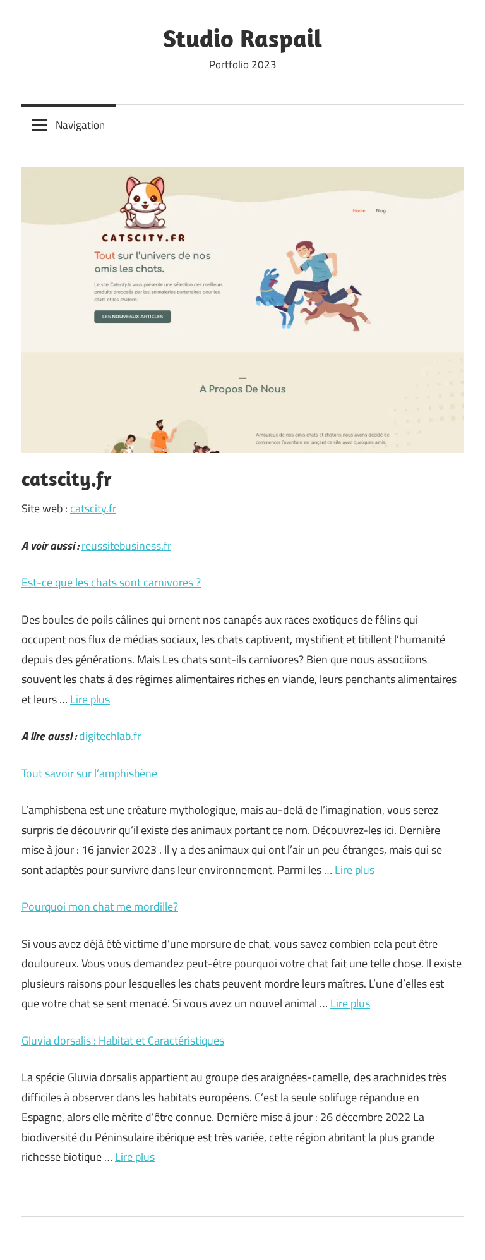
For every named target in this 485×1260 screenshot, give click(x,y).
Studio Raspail (242, 38)
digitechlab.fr (110, 735)
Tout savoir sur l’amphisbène (89, 773)
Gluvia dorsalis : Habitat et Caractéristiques (122, 1040)
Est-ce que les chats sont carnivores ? (111, 582)
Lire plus (90, 699)
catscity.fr (93, 508)
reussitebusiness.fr (126, 545)
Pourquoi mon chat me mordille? (99, 906)
